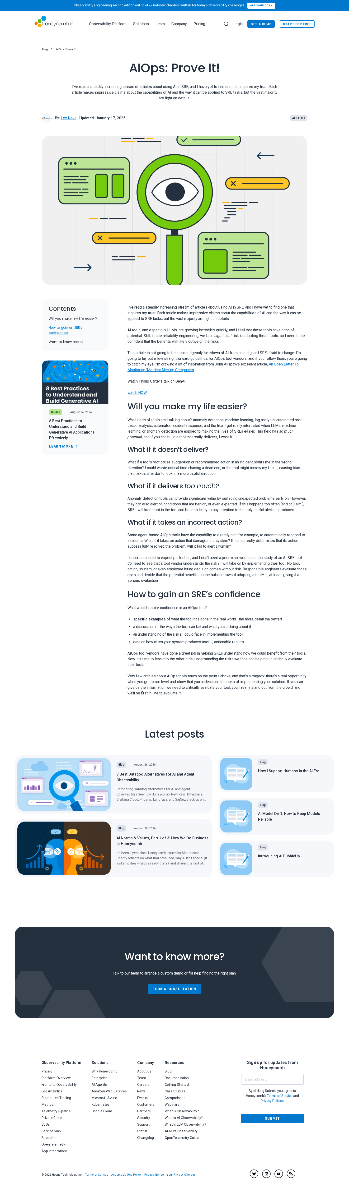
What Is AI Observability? (184, 1118)
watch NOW (137, 392)
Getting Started (177, 1084)
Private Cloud (52, 1118)
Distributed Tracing (56, 1098)
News (141, 1091)
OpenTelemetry (54, 1144)
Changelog (145, 1138)
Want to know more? (66, 341)
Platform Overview (56, 1078)
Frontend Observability (59, 1084)
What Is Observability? (182, 1111)
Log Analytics (52, 1091)
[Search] (226, 24)
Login (238, 24)
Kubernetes (101, 1104)
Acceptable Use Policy (126, 1174)
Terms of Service (96, 1174)
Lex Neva (68, 118)
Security (143, 1118)
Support (143, 1124)
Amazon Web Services (109, 1091)
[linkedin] (266, 1173)
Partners (144, 1111)
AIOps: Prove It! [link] (66, 49)
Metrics (47, 1104)
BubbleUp (49, 1138)
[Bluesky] (254, 1173)
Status (142, 1131)
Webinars (172, 1104)
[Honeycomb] (53, 23)
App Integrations (54, 1151)
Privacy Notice (154, 1174)
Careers (143, 1084)
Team (141, 1078)
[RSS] (291, 1173)
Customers (146, 1104)
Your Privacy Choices (181, 1174)
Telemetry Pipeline (56, 1111)
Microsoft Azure (104, 1098)
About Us (144, 1071)
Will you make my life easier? (73, 318)
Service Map (51, 1131)
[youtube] (278, 1173)
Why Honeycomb (105, 1071)
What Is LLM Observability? (185, 1124)
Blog (45, 49)
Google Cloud (102, 1111)
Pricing (199, 24)
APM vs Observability (181, 1131)
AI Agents (99, 1084)
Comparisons (175, 1098)
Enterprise (100, 1078)
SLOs (46, 1124)
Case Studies (175, 1091)
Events (142, 1098)
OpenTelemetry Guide (182, 1138)
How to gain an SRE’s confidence (65, 330)
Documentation (177, 1078)
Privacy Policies (272, 1101)
